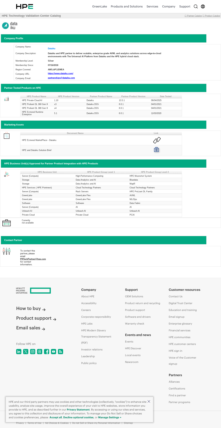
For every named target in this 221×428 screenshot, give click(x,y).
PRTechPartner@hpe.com (33, 259)
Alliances (174, 381)
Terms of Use (34, 423)
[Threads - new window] (39, 351)
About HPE (87, 296)
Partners (175, 375)
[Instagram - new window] (32, 351)
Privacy (20, 423)
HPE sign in (175, 350)
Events (129, 341)
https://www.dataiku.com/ (60, 73)
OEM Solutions (134, 296)
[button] (149, 401)
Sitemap (128, 423)
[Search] (196, 6)
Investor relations (92, 349)
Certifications (177, 388)
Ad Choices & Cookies (57, 423)
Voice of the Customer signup (182, 360)
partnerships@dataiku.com (61, 78)
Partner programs (179, 402)
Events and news (138, 335)
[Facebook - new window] (46, 351)
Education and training (183, 310)
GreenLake (99, 6)
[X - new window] (25, 351)
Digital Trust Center (180, 303)
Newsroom (131, 362)
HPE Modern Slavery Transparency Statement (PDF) (96, 336)
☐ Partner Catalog (193, 16)
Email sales (28, 328)
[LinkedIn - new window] (18, 351)
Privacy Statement (78, 409)
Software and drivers (138, 316)
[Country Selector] (203, 6)
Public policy (89, 363)
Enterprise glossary (180, 323)
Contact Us (175, 296)
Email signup (176, 316)
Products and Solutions (127, 6)
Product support (33, 318)
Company (168, 6)
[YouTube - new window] (53, 351)
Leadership (88, 356)
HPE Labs (87, 323)
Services (152, 6)
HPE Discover (133, 348)
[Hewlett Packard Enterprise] (24, 6)
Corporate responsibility (96, 316)
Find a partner (177, 395)
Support (184, 6)
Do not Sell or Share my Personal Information (96, 423)
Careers (86, 310)
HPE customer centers (182, 344)
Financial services (179, 330)
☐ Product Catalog (211, 16)
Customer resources (184, 290)
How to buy (28, 308)
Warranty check (134, 323)
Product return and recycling (142, 303)
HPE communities (179, 337)
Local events (133, 355)
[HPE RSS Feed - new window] (60, 351)
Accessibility (88, 303)
